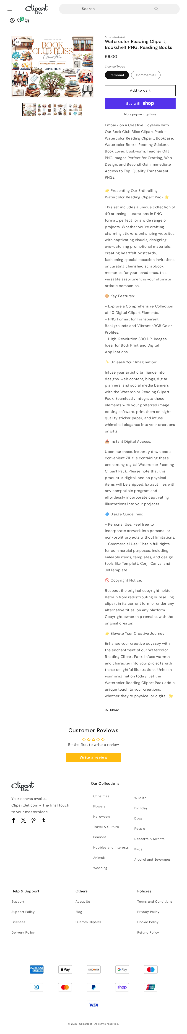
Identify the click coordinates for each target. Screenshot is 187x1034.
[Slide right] (88, 110)
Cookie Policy (148, 922)
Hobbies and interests (111, 847)
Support (17, 901)
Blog (78, 912)
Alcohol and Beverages (152, 859)
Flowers (99, 806)
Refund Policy (148, 932)
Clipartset (85, 1023)
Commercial (146, 75)
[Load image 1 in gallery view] (29, 109)
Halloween (101, 816)
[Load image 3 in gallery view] (60, 109)
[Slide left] (16, 110)
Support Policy (23, 912)
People (139, 829)
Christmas (101, 796)
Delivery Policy (23, 932)
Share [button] (114, 710)
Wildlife (140, 798)
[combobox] (109, 9)
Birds (138, 849)
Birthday (141, 808)
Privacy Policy (148, 912)
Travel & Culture (106, 827)
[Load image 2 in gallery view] (44, 109)
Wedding (100, 868)
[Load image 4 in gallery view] (75, 109)
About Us (82, 901)
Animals (99, 858)
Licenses (18, 922)
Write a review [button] (93, 757)
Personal (117, 75)
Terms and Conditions (154, 901)
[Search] (156, 9)
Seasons (99, 837)
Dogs (138, 818)
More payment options (140, 114)
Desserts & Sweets (149, 839)
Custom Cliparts (88, 922)
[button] (10, 9)
